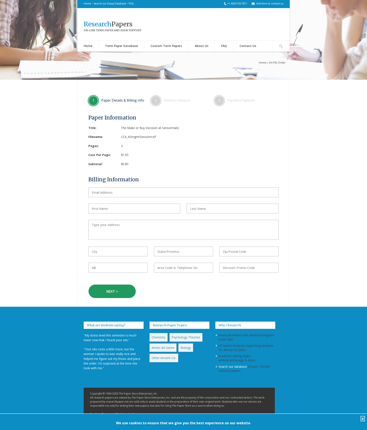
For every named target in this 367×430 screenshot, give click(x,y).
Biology (186, 348)
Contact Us (248, 46)
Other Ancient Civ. (164, 358)
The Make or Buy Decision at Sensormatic (150, 128)
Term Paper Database (121, 46)
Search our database (233, 367)
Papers (108, 24)
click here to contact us (269, 3)
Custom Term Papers (166, 46)
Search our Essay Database (110, 3)
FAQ (131, 3)
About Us (201, 46)
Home (87, 3)
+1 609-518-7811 (237, 3)
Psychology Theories (186, 337)
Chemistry (158, 337)
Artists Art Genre (163, 348)
